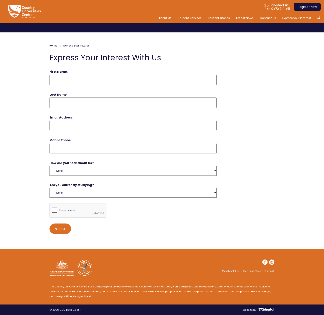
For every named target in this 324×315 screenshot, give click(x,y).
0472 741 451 (280, 7)
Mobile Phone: (60, 140)
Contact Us (268, 18)
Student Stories (219, 18)
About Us (165, 18)
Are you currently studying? (72, 185)
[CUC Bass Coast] (25, 13)
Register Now (307, 7)
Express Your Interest (258, 271)
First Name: (59, 72)
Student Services (190, 18)
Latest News (245, 18)
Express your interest (296, 18)
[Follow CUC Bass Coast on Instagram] (271, 262)
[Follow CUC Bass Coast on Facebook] (265, 262)
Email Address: (61, 118)
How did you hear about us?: (72, 163)
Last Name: (58, 95)
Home (53, 45)
